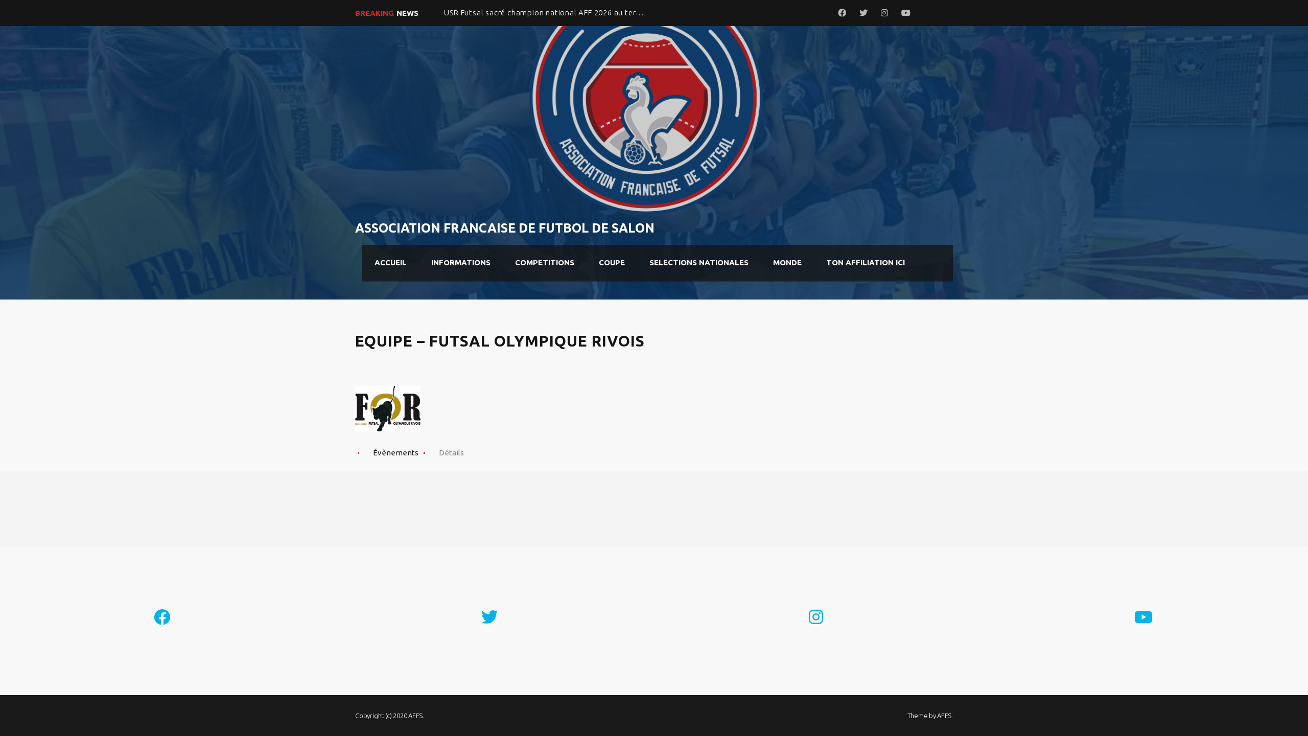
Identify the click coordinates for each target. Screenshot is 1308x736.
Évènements (395, 452)
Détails (451, 452)
